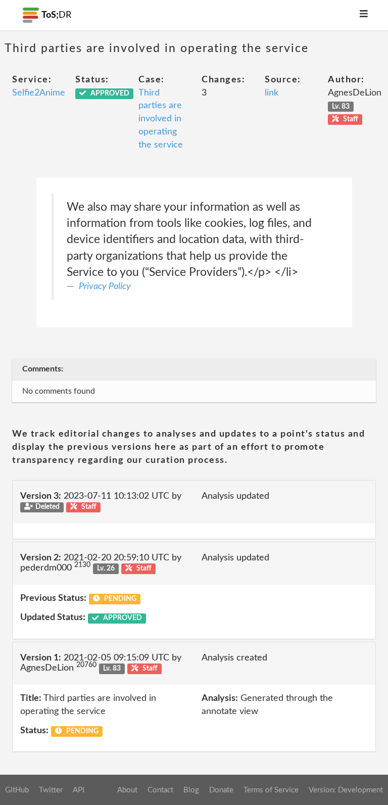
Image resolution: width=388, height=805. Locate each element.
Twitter (51, 790)
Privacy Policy (105, 286)
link (271, 93)
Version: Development (346, 790)
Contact (160, 790)
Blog (191, 790)
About (127, 790)
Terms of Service (271, 790)
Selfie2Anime (38, 93)
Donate (221, 790)
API (78, 790)
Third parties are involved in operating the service (160, 119)
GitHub (17, 790)
